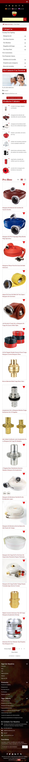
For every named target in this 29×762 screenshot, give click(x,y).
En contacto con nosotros (14, 97)
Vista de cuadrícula (21, 179)
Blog (2, 668)
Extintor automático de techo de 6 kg (18, 133)
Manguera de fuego (5, 700)
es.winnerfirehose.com (9, 735)
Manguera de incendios (6, 703)
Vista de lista (25, 179)
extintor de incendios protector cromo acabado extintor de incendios (18, 142)
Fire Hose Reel (7, 49)
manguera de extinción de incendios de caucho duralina (18, 115)
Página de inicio (8, 24)
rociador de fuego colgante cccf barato (18, 107)
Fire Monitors (7, 42)
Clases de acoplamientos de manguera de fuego (12, 717)
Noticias (3, 675)
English (15, 8)
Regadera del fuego (9, 46)
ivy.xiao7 (6, 90)
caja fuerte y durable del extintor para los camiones (17, 160)
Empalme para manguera (10, 63)
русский (22, 8)
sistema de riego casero (6, 712)
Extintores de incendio (9, 59)
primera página (7, 648)
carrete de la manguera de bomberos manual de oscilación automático (17, 168)
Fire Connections (7, 52)
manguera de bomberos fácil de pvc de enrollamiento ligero (18, 124)
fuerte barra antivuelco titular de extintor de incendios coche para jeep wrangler (18, 151)
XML (2, 671)
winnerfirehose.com (13, 759)
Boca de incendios (8, 66)
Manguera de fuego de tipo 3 (7, 705)
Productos (3, 666)
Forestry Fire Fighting (8, 32)
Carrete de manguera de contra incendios (10, 715)
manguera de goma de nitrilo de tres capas (10, 710)
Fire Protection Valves (8, 56)
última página (14, 652)
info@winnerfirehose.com (10, 93)
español (9, 8)
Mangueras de (7, 36)
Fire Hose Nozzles (8, 39)
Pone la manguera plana (6, 708)
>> (24, 648)
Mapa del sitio (4, 678)
